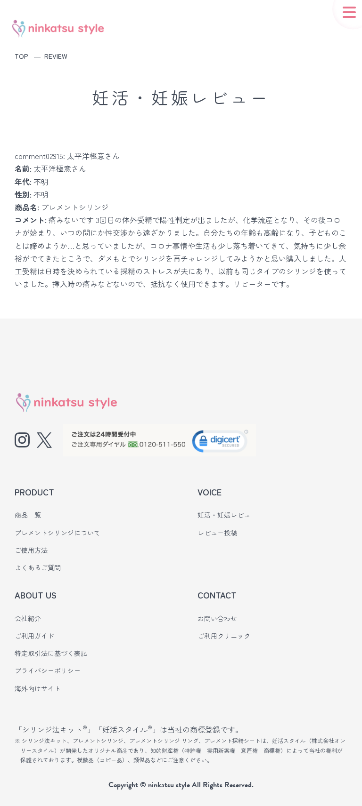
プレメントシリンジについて (57, 532)
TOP (21, 56)
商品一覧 (28, 514)
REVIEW (55, 56)
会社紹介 (28, 618)
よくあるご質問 (38, 567)
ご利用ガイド (34, 635)
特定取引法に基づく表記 (51, 653)
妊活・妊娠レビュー (227, 514)
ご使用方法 (31, 550)
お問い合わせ (217, 618)
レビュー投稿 (217, 532)
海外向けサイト (38, 688)
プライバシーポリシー (48, 670)
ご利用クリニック (223, 635)
